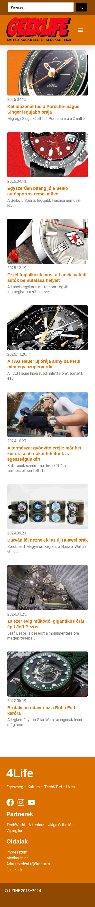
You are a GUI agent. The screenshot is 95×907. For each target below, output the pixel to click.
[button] (80, 30)
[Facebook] (10, 802)
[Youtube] (32, 802)
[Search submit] (81, 7)
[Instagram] (21, 802)
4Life (20, 773)
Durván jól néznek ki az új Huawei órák (47, 540)
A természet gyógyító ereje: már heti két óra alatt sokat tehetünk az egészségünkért (45, 454)
